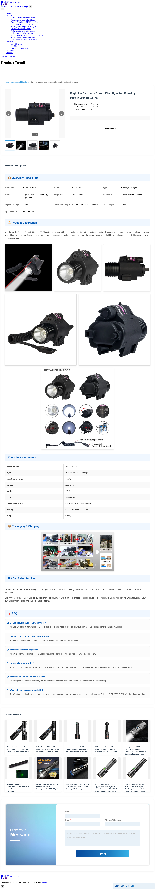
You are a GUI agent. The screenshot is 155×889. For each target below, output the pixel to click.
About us (9, 53)
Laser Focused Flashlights (21, 29)
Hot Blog (14, 46)
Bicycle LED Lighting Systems (23, 18)
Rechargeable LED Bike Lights (23, 20)
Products (9, 16)
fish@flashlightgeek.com (12, 2)
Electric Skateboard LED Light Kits (24, 22)
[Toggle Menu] (30, 6)
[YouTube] (6, 4)
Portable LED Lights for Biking (23, 31)
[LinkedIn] (3, 4)
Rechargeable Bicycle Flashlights (23, 26)
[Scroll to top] (2, 886)
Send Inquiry (110, 128)
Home (8, 13)
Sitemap (45, 882)
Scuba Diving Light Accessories (23, 37)
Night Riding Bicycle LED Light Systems (27, 35)
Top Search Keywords (19, 48)
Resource (9, 42)
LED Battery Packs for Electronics (24, 40)
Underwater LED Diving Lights (23, 24)
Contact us (10, 50)
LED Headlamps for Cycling (22, 33)
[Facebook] (1, 4)
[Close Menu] (2, 9)
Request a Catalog (8, 57)
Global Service (16, 44)
